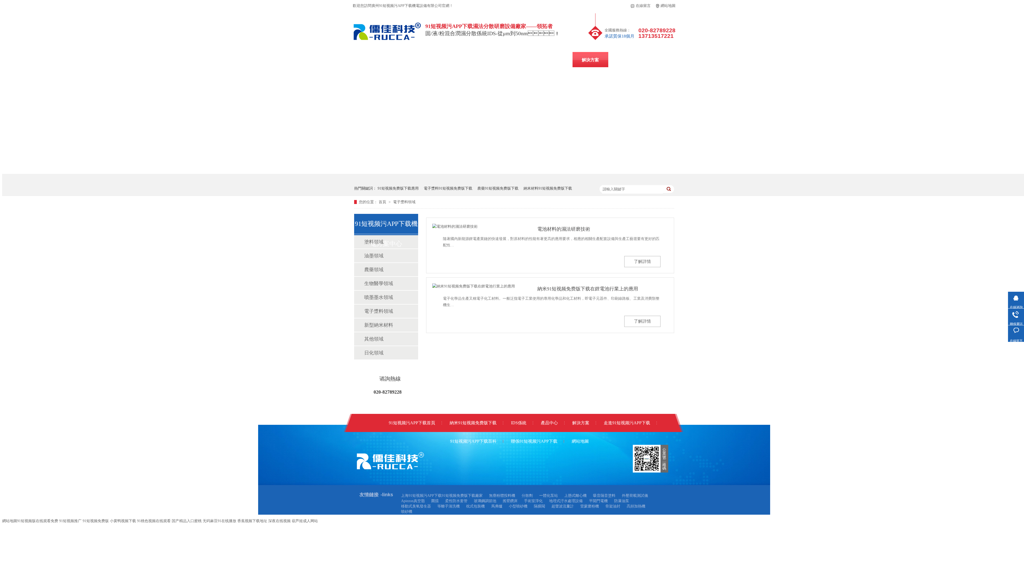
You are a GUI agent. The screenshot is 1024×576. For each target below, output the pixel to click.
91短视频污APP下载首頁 (412, 423)
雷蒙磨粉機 (589, 506)
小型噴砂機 (518, 506)
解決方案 (590, 60)
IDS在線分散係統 (454, 60)
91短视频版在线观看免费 (37, 521)
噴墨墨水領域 (378, 297)
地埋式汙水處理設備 (566, 501)
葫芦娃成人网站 (305, 521)
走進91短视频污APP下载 (432, 76)
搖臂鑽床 (510, 501)
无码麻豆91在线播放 (219, 521)
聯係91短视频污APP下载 (497, 76)
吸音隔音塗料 (604, 496)
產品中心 (554, 60)
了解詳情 (642, 261)
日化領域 (373, 352)
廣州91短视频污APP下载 (396, 60)
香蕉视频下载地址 (252, 521)
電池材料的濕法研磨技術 (563, 229)
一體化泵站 (548, 496)
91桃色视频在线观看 (154, 521)
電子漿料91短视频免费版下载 (448, 188)
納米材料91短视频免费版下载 (547, 188)
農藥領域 (373, 269)
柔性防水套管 (456, 501)
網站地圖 (668, 6)
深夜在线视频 (279, 521)
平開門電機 (598, 501)
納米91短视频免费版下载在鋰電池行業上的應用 (587, 288)
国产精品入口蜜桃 (187, 521)
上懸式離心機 (575, 496)
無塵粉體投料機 (502, 496)
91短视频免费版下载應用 (398, 188)
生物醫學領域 (378, 283)
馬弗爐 (496, 506)
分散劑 (527, 496)
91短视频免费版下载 (508, 60)
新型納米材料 (378, 325)
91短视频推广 (70, 521)
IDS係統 (518, 423)
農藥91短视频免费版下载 (497, 188)
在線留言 (643, 6)
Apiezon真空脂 (413, 501)
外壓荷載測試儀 (635, 496)
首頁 (383, 202)
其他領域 (373, 339)
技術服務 (381, 76)
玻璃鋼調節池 (485, 501)
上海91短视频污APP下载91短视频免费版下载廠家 (442, 496)
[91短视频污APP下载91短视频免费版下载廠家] (387, 41)
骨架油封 (612, 506)
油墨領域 (373, 255)
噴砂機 (406, 512)
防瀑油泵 (621, 501)
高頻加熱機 (636, 506)
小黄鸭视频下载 (123, 521)
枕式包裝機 (475, 506)
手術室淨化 (533, 501)
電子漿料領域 (404, 202)
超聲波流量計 (562, 506)
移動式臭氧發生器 (416, 506)
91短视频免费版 (96, 521)
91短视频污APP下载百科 (641, 60)
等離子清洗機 (448, 506)
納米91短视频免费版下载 (473, 423)
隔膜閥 (539, 506)
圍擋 (435, 501)
